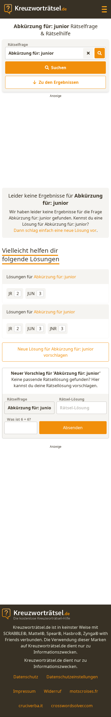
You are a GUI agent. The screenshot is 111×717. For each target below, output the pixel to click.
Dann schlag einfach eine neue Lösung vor (55, 230)
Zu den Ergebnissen (59, 82)
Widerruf (52, 691)
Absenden (73, 427)
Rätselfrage (18, 44)
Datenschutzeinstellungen (72, 677)
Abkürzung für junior (54, 312)
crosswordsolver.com (72, 705)
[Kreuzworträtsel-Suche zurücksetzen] (88, 53)
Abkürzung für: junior (55, 277)
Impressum (24, 691)
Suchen (58, 67)
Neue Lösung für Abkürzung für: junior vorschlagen (56, 352)
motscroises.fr (84, 691)
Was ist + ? (19, 419)
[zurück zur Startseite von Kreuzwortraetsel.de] (38, 9)
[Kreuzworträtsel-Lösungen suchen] (99, 53)
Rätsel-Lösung (71, 399)
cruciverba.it (31, 705)
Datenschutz (25, 677)
